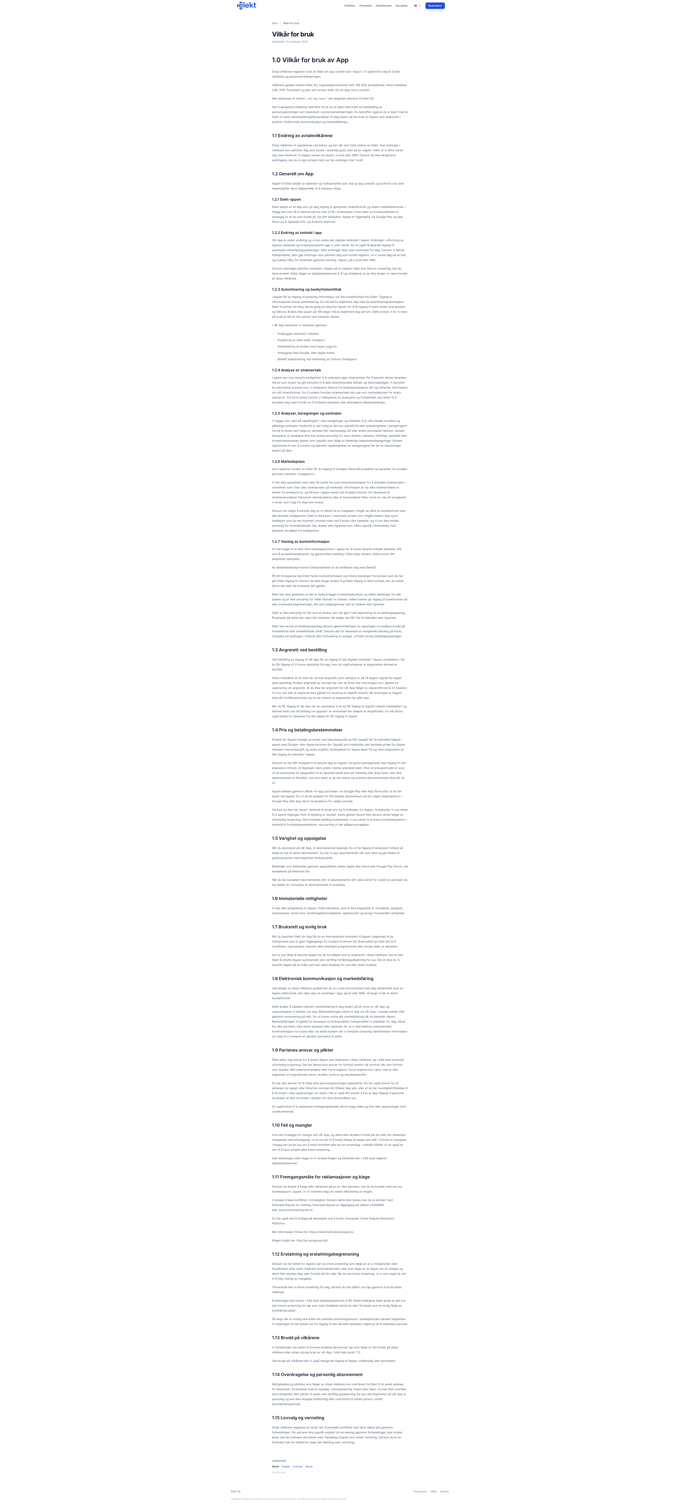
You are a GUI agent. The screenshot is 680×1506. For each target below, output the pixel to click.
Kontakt (444, 1491)
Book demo (435, 5)
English (286, 1466)
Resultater (402, 5)
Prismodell (365, 5)
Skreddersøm (384, 5)
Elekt (275, 23)
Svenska (298, 1466)
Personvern (420, 1491)
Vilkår (433, 1491)
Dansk (309, 1466)
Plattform (350, 5)
